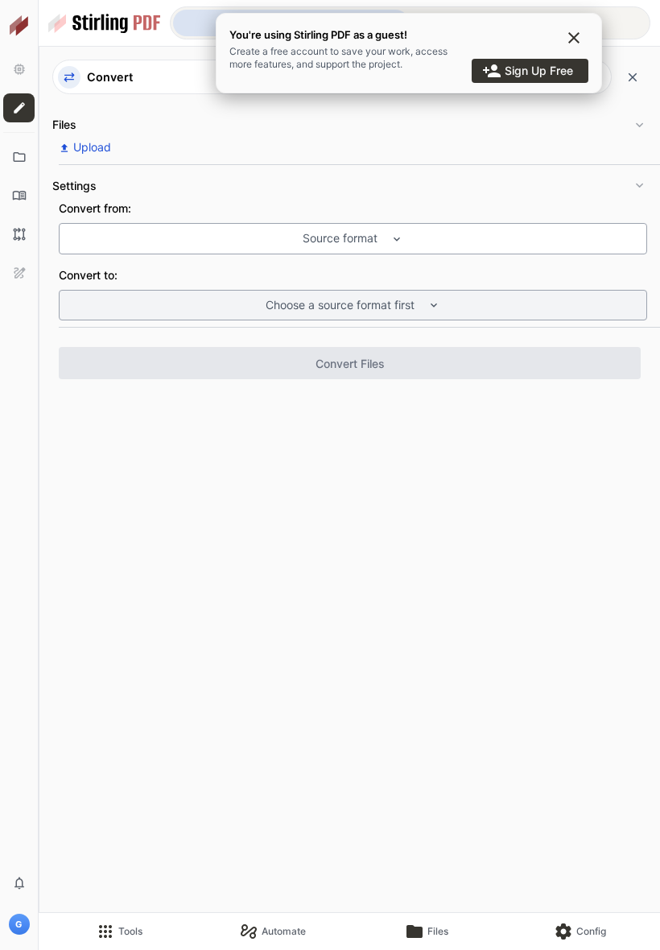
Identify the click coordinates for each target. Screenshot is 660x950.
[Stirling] (19, 25)
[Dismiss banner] (573, 37)
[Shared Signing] (19, 272)
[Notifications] (19, 883)
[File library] (19, 156)
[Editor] (19, 107)
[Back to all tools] (632, 77)
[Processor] (19, 69)
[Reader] (19, 195)
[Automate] (19, 234)
